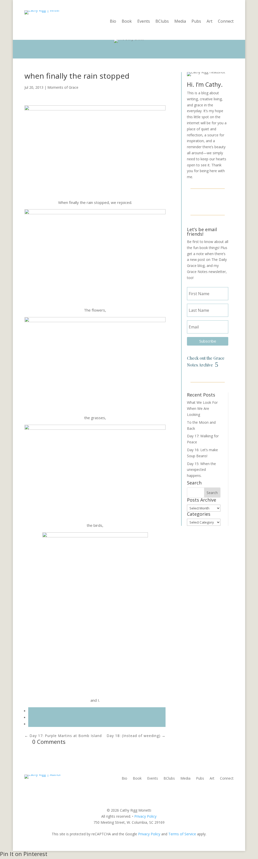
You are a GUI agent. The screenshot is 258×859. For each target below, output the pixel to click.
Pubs (196, 21)
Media (180, 21)
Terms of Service (182, 834)
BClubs (162, 21)
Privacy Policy (145, 816)
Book (127, 21)
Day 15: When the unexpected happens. (201, 469)
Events (143, 21)
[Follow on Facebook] (195, 201)
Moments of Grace (62, 87)
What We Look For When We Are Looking (202, 408)
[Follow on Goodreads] (220, 201)
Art (209, 21)
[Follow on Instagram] (208, 201)
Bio (113, 21)
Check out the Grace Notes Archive (205, 361)
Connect (226, 21)
